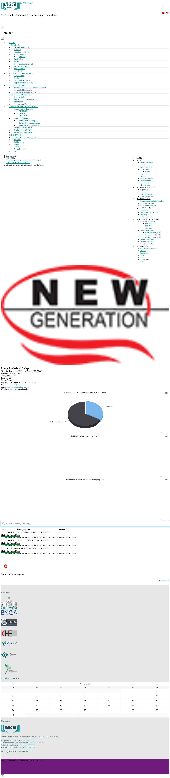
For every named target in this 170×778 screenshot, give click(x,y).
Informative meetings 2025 (153, 233)
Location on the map (24, 751)
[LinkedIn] (12, 756)
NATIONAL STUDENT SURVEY (149, 219)
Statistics (143, 251)
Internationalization (146, 181)
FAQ (16, 151)
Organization (144, 190)
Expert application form (147, 196)
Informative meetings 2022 (153, 235)
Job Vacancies (144, 183)
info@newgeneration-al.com (18, 387)
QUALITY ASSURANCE (146, 208)
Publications (144, 253)
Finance (147, 172)
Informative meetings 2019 (153, 237)
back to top (163, 580)
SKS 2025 (148, 224)
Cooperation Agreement (147, 178)
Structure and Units (146, 167)
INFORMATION (143, 246)
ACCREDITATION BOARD (147, 187)
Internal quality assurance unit (25, 99)
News (142, 257)
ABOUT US (141, 160)
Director (142, 165)
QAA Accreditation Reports (25, 137)
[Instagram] (7, 756)
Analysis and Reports (146, 217)
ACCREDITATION (143, 199)
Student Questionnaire (146, 230)
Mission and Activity (146, 163)
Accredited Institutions (147, 203)
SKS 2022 (148, 226)
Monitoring (143, 215)
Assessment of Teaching (147, 221)
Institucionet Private (18, 163)
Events (142, 255)
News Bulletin (144, 260)
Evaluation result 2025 (147, 244)
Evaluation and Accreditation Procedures (152, 201)
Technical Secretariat (146, 194)
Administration (144, 169)
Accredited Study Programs (148, 205)
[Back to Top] (2, 775)
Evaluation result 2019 (147, 239)
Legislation (143, 174)
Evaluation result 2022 (147, 242)
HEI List (10, 158)
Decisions (143, 192)
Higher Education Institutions (23, 160)
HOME (139, 158)
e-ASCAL (146, 185)
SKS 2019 (148, 228)
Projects (142, 176)
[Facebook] (3, 756)
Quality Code (144, 210)
